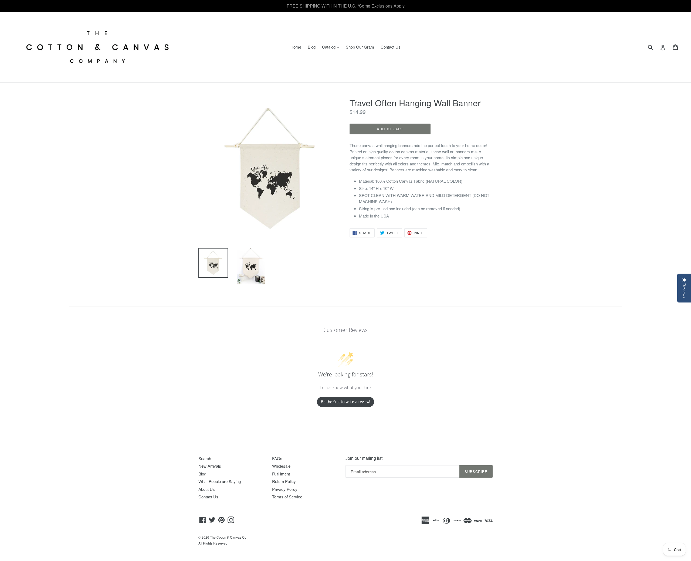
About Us (206, 489)
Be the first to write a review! (345, 401)
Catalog (332, 47)
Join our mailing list (364, 458)
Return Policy (284, 481)
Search (204, 458)
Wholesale (281, 466)
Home (295, 47)
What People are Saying (219, 481)
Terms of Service (287, 496)
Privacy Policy (284, 489)
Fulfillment (281, 474)
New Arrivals (209, 466)
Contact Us (391, 47)
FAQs (277, 458)
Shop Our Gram (360, 47)
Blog (312, 47)
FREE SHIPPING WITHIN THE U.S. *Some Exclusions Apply (346, 6)
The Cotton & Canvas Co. (228, 537)
